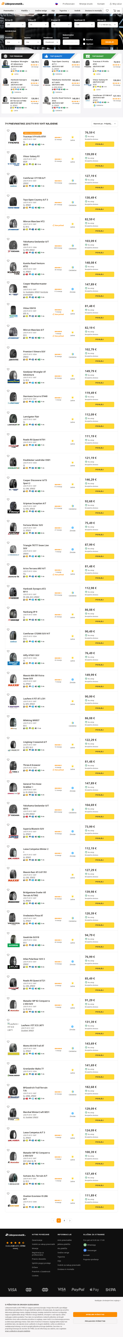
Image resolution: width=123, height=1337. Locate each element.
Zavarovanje (37, 1240)
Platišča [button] (24, 10)
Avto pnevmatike (65, 1240)
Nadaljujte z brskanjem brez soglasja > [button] (108, 1300)
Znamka (8, 37)
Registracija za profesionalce (38, 1253)
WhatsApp (91, 1245)
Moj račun (117, 4)
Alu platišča (62, 1248)
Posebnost (48, 37)
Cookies (35, 1275)
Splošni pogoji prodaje (41, 1263)
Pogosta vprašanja (90, 1259)
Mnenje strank (86, 4)
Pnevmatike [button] (9, 10)
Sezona (27, 37)
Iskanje (109, 42)
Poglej (99, 144)
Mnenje (35, 1248)
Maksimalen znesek (68, 36)
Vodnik (77, 10)
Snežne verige (41, 10)
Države (35, 1267)
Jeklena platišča (64, 1244)
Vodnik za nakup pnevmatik (43, 1244)
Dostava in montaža (93, 10)
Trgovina (63, 10)
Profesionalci (69, 4)
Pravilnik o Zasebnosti (41, 1271)
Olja (53, 10)
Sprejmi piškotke (95, 1314)
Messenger (92, 1250)
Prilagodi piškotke (95, 1321)
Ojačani (89, 44)
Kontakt (101, 4)
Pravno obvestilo (39, 1259)
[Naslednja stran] (70, 1220)
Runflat (89, 39)
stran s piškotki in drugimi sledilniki (17, 1331)
